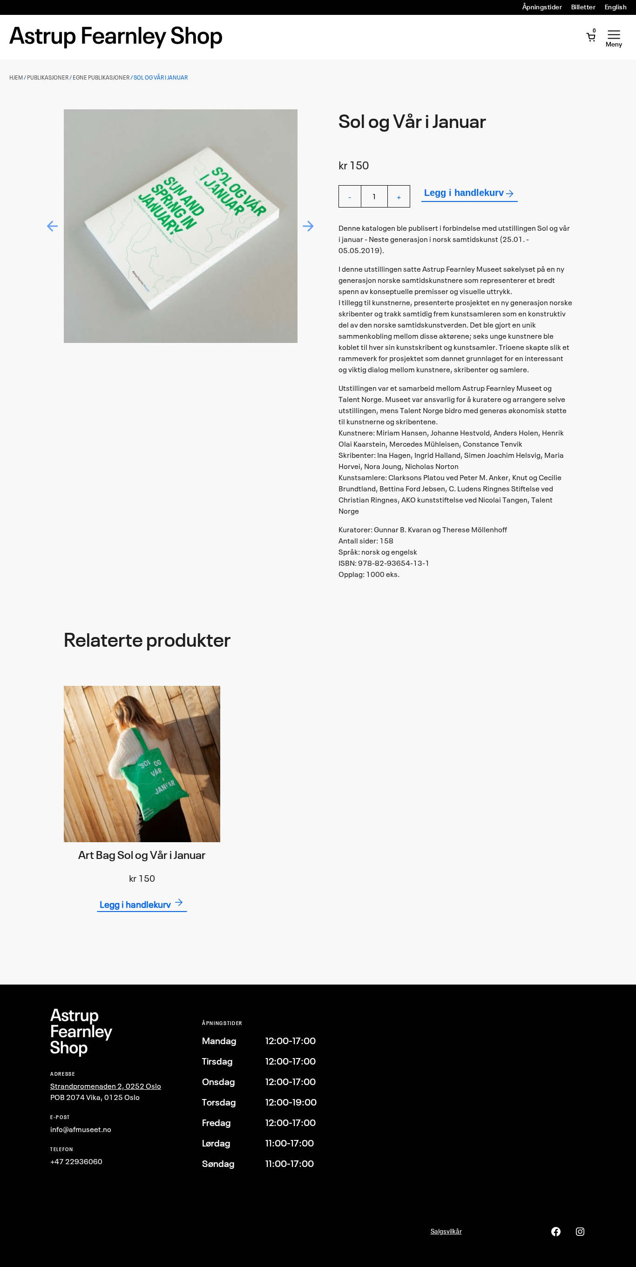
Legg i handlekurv (464, 193)
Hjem (16, 77)
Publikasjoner (47, 77)
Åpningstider (542, 7)
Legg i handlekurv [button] (135, 904)
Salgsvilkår (446, 1231)
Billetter (583, 7)
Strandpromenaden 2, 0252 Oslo (105, 1086)
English (616, 7)
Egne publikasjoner (101, 77)
